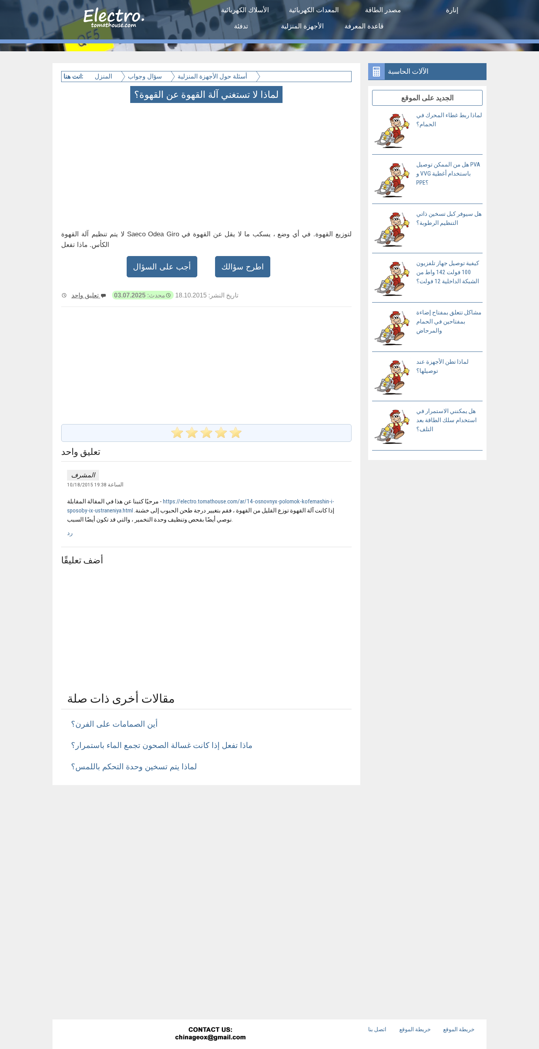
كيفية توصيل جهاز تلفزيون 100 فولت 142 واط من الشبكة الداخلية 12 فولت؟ (447, 272)
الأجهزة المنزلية (302, 26)
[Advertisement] (207, 157)
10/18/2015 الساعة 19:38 (95, 484)
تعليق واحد (85, 295)
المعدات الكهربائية (314, 10)
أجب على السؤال (162, 266)
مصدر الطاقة (383, 10)
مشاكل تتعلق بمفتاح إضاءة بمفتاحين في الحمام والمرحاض (448, 321)
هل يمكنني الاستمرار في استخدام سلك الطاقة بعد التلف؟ (446, 420)
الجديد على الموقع (427, 97)
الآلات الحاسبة (408, 71)
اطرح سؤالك (242, 266)
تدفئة (241, 26)
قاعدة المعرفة (364, 26)
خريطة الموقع (415, 1029)
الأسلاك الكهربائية (245, 10)
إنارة (452, 10)
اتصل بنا (377, 1029)
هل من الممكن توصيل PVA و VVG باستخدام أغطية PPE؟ (448, 173)
